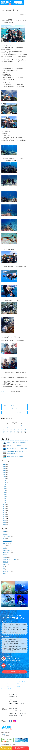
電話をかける (7, 748)
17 (3, 431)
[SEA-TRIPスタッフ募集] (21, 741)
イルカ (4, 531)
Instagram (9, 391)
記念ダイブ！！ (21, 412)
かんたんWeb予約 (20, 748)
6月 (5, 492)
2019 (4, 478)
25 (7, 432)
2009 (4, 522)
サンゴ (4, 538)
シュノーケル (13, 699)
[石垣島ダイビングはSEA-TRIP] (6, 3)
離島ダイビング (6, 571)
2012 (4, 516)
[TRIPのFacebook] (10, 721)
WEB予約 (18, 686)
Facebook (3, 391)
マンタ (4, 548)
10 (3, 429)
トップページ (5, 681)
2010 (4, 520)
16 (25, 429)
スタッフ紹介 (5, 684)
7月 (5, 490)
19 (11, 431)
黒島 (4, 573)
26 (11, 432)
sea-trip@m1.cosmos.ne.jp (13, 666)
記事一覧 (14, 408)
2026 (4, 464)
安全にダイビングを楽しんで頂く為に (18, 713)
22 (21, 431)
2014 (4, 512)
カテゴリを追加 (6, 536)
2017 (4, 506)
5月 (5, 494)
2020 (4, 476)
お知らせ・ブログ (6, 688)
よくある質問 (5, 686)
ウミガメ (5, 534)
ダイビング (5, 543)
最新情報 (5, 555)
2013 (4, 514)
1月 (5, 502)
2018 (4, 504)
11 (7, 429)
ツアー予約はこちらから (14, 671)
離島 (4, 569)
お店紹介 (18, 684)
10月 (5, 484)
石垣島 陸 (5, 562)
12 (11, 429)
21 (18, 431)
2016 (4, 508)
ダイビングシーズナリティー (16, 715)
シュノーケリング (7, 541)
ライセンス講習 (6, 550)
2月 (5, 500)
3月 (5, 498)
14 (18, 429)
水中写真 (5, 557)
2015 (4, 510)
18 (7, 431)
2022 (4, 472)
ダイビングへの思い (20, 681)
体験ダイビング (6, 552)
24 (3, 432)
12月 (5, 480)
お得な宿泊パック (14, 708)
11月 (5, 482)
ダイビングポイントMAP (15, 710)
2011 (4, 518)
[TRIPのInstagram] (14, 721)
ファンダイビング (14, 694)
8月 (5, 488)
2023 (4, 470)
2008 (4, 524)
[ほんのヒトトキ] (7, 741)
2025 (4, 466)
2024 (4, 468)
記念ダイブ (5, 564)
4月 (5, 496)
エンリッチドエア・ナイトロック (17, 703)
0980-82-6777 (13, 658)
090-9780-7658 (17, 660)
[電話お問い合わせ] (18, 2)
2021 (4, 474)
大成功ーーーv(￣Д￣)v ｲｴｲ (10, 405)
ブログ (2, 13)
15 (21, 429)
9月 (5, 486)
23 (25, 431)
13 (14, 429)
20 (14, 431)
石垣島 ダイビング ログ (9, 559)
